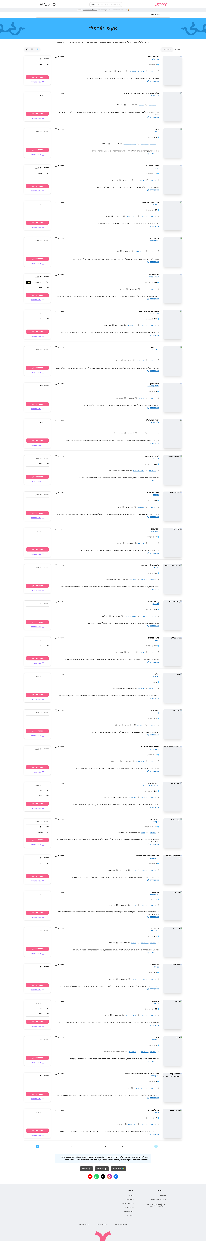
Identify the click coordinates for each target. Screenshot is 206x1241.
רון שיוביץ (155, 1040)
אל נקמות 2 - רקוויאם (150, 565)
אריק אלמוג (155, 931)
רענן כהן (156, 822)
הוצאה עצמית (132, 1124)
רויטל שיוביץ (132, 1052)
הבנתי (79, 10)
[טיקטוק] (103, 1176)
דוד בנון (156, 640)
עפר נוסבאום (154, 858)
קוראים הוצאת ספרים (130, 144)
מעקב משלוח (129, 1207)
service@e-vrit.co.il (158, 1200)
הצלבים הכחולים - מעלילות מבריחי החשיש (141, 93)
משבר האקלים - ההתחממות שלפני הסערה (141, 1074)
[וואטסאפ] (96, 1176)
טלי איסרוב (155, 459)
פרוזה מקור (153, 144)
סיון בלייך (156, 604)
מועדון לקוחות (128, 1211)
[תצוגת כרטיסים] (27, 49)
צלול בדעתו (154, 347)
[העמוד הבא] (37, 1146)
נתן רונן (156, 1112)
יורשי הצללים (153, 638)
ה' (158, 713)
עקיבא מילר (155, 531)
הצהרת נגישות (83, 1224)
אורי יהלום (155, 59)
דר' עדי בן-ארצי (131, 216)
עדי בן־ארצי (155, 204)
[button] (41, 4)
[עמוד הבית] (163, 14)
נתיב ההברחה (153, 57)
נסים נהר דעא (154, 749)
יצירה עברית (132, 798)
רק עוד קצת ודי (153, 819)
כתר (143, 289)
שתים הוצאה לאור (138, 471)
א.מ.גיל (134, 979)
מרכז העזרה (129, 1200)
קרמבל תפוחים (153, 602)
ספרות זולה (140, 725)
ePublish (141, 543)
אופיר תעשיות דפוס (130, 616)
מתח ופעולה (152, 71)
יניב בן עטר (133, 580)
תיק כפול (155, 1001)
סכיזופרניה (154, 238)
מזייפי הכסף (154, 384)
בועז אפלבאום (154, 241)
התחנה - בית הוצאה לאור (136, 71)
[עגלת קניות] (45, 4)
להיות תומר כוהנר (152, 456)
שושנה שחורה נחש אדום (149, 311)
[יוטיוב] (90, 1176)
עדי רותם (156, 132)
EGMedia (141, 507)
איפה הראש (154, 965)
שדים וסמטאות (153, 493)
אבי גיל (156, 967)
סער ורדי (156, 168)
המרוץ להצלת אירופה (150, 202)
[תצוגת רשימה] (37, 49)
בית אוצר (141, 105)
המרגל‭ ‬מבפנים (153, 1110)
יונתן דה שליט (154, 277)
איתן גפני (156, 495)
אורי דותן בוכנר (153, 313)
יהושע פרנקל (154, 894)
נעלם (157, 674)
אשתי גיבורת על (152, 166)
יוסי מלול (156, 676)
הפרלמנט (155, 892)
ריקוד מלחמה (153, 783)
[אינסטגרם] (109, 1176)
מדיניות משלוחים (127, 1203)
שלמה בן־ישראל (153, 95)
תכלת (143, 833)
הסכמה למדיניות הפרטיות (90, 10)
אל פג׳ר (156, 129)
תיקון (157, 1037)
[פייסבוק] (116, 1176)
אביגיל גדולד (154, 350)
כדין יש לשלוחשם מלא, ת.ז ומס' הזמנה (156, 1205)
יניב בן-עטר (155, 568)
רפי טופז (145, 785)
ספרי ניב (141, 652)
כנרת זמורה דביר (140, 180)
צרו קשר (163, 1196)
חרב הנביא (155, 928)
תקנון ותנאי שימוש (121, 1224)
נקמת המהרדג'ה (152, 420)
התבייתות (155, 711)
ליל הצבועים (154, 275)
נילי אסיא (156, 1003)
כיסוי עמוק (155, 529)
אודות (131, 1196)
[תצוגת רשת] (32, 49)
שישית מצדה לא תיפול (150, 747)
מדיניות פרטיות (101, 1224)
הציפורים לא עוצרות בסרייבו (147, 856)
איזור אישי (129, 1215)
